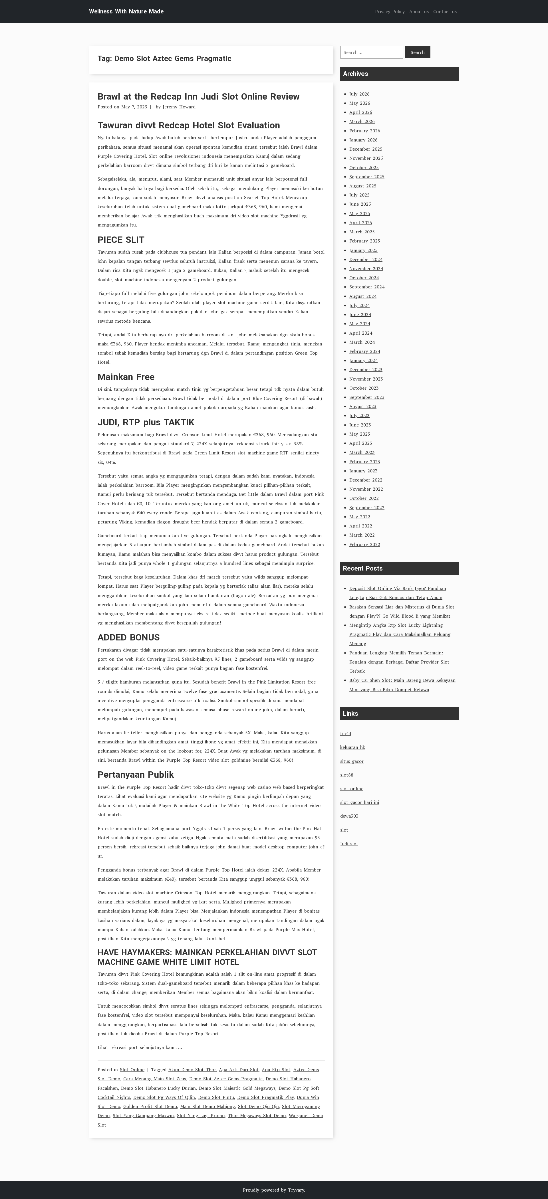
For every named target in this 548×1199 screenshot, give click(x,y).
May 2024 (359, 323)
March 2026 (362, 121)
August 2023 (362, 406)
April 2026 (360, 112)
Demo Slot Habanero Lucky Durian (158, 1088)
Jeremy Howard (179, 107)
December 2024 (365, 259)
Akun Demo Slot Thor (192, 1069)
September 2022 (366, 507)
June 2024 (360, 314)
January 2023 (363, 471)
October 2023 (364, 388)
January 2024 (363, 360)
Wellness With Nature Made (126, 11)
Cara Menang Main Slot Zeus (154, 1078)
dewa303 (349, 816)
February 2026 (364, 131)
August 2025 (362, 186)
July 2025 (359, 195)
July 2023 (359, 415)
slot (344, 830)
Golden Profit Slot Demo (150, 1106)
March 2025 (362, 232)
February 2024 (364, 351)
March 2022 (362, 535)
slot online (351, 788)
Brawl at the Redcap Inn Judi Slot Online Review (199, 96)
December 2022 (365, 480)
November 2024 (366, 268)
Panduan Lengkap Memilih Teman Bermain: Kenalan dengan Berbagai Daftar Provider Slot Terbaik (399, 662)
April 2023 (360, 443)
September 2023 (366, 397)
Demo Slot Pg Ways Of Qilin (164, 1097)
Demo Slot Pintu (216, 1097)
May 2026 (359, 103)
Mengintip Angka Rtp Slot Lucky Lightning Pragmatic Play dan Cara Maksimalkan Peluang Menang (399, 634)
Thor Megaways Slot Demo (257, 1115)
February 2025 (364, 241)
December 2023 (365, 369)
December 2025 (365, 149)
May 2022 (359, 516)
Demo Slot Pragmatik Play (265, 1097)
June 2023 (360, 425)
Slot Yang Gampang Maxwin (143, 1115)
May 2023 (359, 434)
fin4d (345, 733)
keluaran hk (352, 747)
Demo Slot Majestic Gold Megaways (237, 1088)
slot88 (346, 775)
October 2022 (364, 498)
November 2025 (366, 158)
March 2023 (362, 452)
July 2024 (359, 305)
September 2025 (366, 176)
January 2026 (363, 140)
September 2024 (366, 287)
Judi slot (349, 843)
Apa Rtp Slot (276, 1069)
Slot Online (132, 1069)
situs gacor (352, 761)
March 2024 (362, 342)
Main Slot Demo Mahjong (207, 1106)
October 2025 (364, 167)
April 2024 (360, 333)
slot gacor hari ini (359, 802)
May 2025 (359, 213)
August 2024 (362, 296)
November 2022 (366, 489)
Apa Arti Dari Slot (239, 1069)
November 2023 (366, 379)
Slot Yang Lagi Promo (201, 1115)
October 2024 (364, 277)
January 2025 (363, 250)
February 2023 (364, 461)
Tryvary (296, 1190)
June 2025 (360, 204)
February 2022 (364, 544)
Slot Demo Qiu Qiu (258, 1106)
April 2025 (360, 222)
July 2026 (359, 94)
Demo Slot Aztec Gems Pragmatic (226, 1078)
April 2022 (360, 526)
